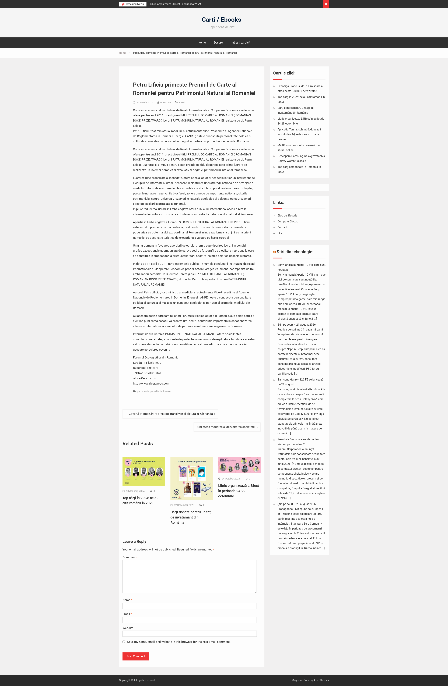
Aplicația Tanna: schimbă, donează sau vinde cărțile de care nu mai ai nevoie (299, 134)
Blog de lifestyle (287, 215)
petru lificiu (156, 391)
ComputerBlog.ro (288, 221)
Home (202, 42)
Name (127, 600)
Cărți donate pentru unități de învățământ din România (191, 517)
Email (127, 614)
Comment (130, 557)
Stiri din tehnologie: (295, 251)
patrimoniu (143, 391)
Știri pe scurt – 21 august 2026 (297, 324)
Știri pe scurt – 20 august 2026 (297, 504)
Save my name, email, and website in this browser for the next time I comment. (178, 642)
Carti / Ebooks (221, 19)
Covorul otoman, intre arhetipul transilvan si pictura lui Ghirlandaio (172, 413)
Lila (280, 233)
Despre (218, 42)
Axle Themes (321, 680)
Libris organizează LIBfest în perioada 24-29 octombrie (238, 491)
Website (127, 628)
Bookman (165, 102)
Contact (282, 227)
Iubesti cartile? (241, 42)
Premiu (167, 391)
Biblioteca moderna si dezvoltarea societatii (226, 427)
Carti (181, 102)
